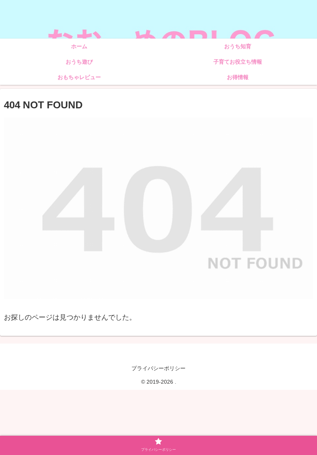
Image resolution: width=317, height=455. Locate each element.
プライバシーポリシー (158, 368)
